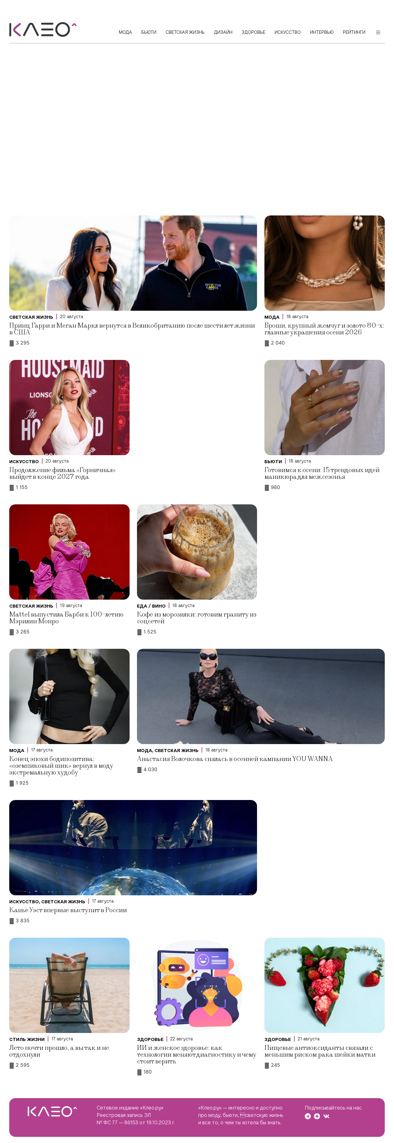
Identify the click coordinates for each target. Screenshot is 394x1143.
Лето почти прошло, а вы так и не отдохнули (59, 1051)
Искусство (24, 461)
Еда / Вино (151, 606)
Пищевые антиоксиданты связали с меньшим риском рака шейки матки (320, 1051)
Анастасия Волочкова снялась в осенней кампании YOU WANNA (235, 759)
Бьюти (273, 461)
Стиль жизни (27, 1039)
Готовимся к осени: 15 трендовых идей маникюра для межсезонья (322, 473)
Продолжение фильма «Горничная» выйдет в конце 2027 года (62, 473)
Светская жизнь (31, 317)
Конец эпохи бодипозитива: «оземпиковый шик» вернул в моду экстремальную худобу (61, 766)
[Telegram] (308, 1116)
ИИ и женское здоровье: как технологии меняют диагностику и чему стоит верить (196, 1055)
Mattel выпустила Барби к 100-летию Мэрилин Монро (66, 617)
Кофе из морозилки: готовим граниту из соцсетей (196, 617)
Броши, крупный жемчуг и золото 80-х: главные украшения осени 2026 (324, 329)
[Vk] (326, 1116)
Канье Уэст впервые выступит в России (68, 910)
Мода (271, 317)
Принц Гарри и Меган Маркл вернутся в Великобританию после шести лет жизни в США (132, 329)
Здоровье (150, 1039)
